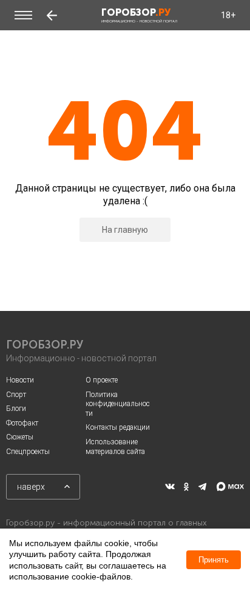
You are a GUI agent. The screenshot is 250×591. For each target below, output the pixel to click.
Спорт (16, 394)
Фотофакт (22, 423)
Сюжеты (19, 437)
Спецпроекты (28, 451)
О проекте (102, 380)
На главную (125, 230)
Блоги (16, 408)
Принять (213, 559)
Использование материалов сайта (115, 447)
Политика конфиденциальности (118, 404)
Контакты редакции (118, 427)
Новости (20, 380)
